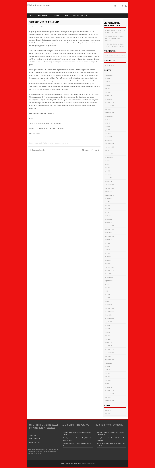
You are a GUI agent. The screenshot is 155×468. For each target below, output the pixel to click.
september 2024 (109, 154)
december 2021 (109, 267)
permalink (65, 143)
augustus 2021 (109, 280)
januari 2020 (108, 346)
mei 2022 (107, 250)
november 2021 (109, 270)
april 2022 (108, 253)
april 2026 (108, 89)
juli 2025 (107, 119)
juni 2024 (107, 164)
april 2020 (108, 335)
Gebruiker (57, 16)
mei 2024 (107, 167)
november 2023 (109, 188)
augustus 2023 (109, 198)
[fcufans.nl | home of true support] (39, 5)
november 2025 (109, 106)
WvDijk (107, 65)
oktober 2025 (108, 109)
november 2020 (109, 311)
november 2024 (109, 147)
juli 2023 (107, 202)
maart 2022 (108, 257)
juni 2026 (107, 82)
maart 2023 (108, 215)
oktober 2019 (108, 356)
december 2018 (109, 390)
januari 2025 (108, 140)
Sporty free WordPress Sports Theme (70, 463)
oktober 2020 (108, 315)
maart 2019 (108, 380)
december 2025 (109, 102)
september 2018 (109, 401)
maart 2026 (108, 92)
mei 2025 (107, 126)
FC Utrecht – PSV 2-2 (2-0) (91, 150)
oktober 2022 (108, 233)
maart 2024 (108, 174)
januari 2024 (108, 181)
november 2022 (109, 229)
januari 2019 (108, 387)
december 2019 (109, 349)
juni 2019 (107, 370)
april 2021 (108, 294)
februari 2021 (108, 301)
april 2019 (108, 377)
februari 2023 (108, 219)
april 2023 (108, 212)
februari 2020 (108, 342)
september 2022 (109, 236)
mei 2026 (107, 85)
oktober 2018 (108, 397)
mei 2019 (107, 373)
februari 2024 (108, 178)
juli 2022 (107, 243)
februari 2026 (108, 95)
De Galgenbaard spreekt (36, 150)
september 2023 (109, 195)
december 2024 (109, 143)
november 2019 (109, 353)
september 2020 (109, 318)
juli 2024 (107, 161)
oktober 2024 (108, 150)
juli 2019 (107, 366)
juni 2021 (107, 287)
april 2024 (108, 171)
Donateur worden (43, 16)
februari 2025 (108, 137)
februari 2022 (108, 260)
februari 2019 (108, 383)
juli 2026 (107, 78)
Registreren (108, 410)
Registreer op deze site (80, 16)
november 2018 (109, 394)
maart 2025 (108, 133)
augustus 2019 (109, 363)
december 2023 (109, 185)
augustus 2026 (109, 75)
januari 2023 (108, 222)
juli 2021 (107, 284)
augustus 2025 (109, 116)
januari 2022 (108, 263)
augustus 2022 (109, 239)
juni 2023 (107, 205)
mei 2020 (107, 332)
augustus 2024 (109, 157)
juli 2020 (107, 325)
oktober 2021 (108, 274)
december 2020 (109, 308)
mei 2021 (107, 291)
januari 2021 (108, 305)
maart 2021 (108, 298)
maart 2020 (108, 339)
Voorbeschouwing (48, 143)
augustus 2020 (109, 322)
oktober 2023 (108, 191)
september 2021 (109, 277)
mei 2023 (107, 209)
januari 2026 (108, 99)
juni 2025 (107, 123)
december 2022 (109, 226)
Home (32, 16)
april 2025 (108, 130)
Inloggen (107, 414)
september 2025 (109, 113)
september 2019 (109, 359)
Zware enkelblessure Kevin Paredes (115, 56)
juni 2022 (107, 246)
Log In (67, 16)
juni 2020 (107, 329)
